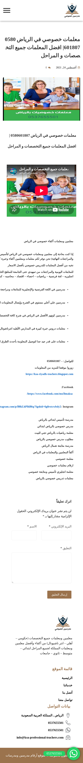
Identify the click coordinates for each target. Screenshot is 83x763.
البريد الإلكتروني (60, 526)
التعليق (65, 548)
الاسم (32, 526)
